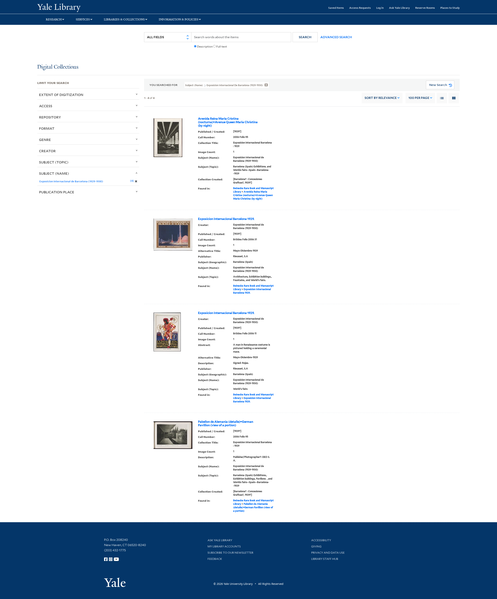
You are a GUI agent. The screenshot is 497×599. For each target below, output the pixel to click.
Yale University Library (69, 7)
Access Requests (360, 8)
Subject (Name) (54, 173)
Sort (381, 98)
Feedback (215, 558)
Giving (316, 546)
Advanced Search (336, 37)
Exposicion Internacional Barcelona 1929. (226, 219)
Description (205, 46)
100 (418, 98)
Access (45, 106)
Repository (50, 117)
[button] (305, 37)
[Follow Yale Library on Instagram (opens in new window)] (110, 559)
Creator (47, 151)
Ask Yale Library (399, 8)
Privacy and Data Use (328, 552)
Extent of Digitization (61, 94)
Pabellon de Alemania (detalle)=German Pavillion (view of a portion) (225, 423)
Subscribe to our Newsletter (230, 552)
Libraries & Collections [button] (124, 19)
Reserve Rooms (425, 8)
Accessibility (321, 540)
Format (46, 128)
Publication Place (56, 192)
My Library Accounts (224, 546)
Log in (380, 8)
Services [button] (83, 19)
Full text (221, 46)
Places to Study (450, 8)
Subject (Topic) (54, 162)
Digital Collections (57, 67)
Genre (45, 139)
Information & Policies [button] (178, 19)
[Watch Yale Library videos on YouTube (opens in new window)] (116, 559)
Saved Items (336, 8)
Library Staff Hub (324, 558)
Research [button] (54, 19)
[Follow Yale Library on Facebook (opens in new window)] (106, 559)
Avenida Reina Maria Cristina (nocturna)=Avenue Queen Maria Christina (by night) (228, 122)
